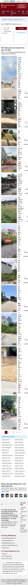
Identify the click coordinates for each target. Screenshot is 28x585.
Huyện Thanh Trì (6, 471)
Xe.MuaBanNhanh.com (7, 540)
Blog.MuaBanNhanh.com (8, 543)
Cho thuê (6, 29)
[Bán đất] (9, 137)
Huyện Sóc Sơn (19, 466)
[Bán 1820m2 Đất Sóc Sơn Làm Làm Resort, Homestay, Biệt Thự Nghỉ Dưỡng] (9, 209)
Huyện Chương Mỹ (20, 453)
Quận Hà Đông (19, 442)
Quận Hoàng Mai (6, 447)
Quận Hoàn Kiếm (19, 445)
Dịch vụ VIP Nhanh (6, 558)
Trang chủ (3, 12)
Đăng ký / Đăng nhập (22, 6)
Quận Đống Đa (6, 442)
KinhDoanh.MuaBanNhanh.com (9, 545)
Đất (19, 11)
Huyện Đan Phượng (7, 455)
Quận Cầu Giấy (19, 439)
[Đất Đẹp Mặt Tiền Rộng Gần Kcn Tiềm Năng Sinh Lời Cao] (9, 241)
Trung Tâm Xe (23, 512)
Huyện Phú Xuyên (6, 463)
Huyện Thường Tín (20, 471)
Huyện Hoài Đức (19, 458)
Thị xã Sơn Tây (6, 476)
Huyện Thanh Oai (19, 468)
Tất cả (5, 33)
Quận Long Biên (19, 447)
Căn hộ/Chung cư (13, 13)
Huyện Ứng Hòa (19, 473)
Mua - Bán (6, 28)
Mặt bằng (23, 12)
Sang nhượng (7, 31)
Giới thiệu (4, 554)
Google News (5, 548)
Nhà (8, 11)
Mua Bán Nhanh (23, 508)
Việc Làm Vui (23, 520)
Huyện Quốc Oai (6, 466)
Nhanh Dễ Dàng (23, 516)
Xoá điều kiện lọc (21, 32)
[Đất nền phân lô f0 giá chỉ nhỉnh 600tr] (9, 298)
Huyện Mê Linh (6, 460)
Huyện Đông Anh (19, 455)
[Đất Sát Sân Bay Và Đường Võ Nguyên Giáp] (9, 159)
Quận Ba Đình (5, 439)
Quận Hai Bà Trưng (7, 445)
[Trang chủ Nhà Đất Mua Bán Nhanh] (8, 6)
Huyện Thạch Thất (7, 468)
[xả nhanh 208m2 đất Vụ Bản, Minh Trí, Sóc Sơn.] (9, 114)
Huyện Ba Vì (5, 453)
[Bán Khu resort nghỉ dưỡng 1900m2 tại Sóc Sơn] (9, 184)
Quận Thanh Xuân (19, 450)
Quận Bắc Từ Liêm (20, 476)
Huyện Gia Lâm (6, 458)
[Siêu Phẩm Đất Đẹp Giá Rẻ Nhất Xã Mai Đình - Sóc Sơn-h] (9, 412)
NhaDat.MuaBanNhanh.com (8, 538)
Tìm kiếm (21, 28)
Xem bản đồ (4, 527)
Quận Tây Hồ (5, 450)
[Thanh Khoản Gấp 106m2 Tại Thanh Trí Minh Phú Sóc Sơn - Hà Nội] (9, 329)
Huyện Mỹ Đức (19, 460)
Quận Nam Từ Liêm (7, 473)
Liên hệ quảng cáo (6, 556)
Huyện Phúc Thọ (19, 463)
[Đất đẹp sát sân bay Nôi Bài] (9, 271)
